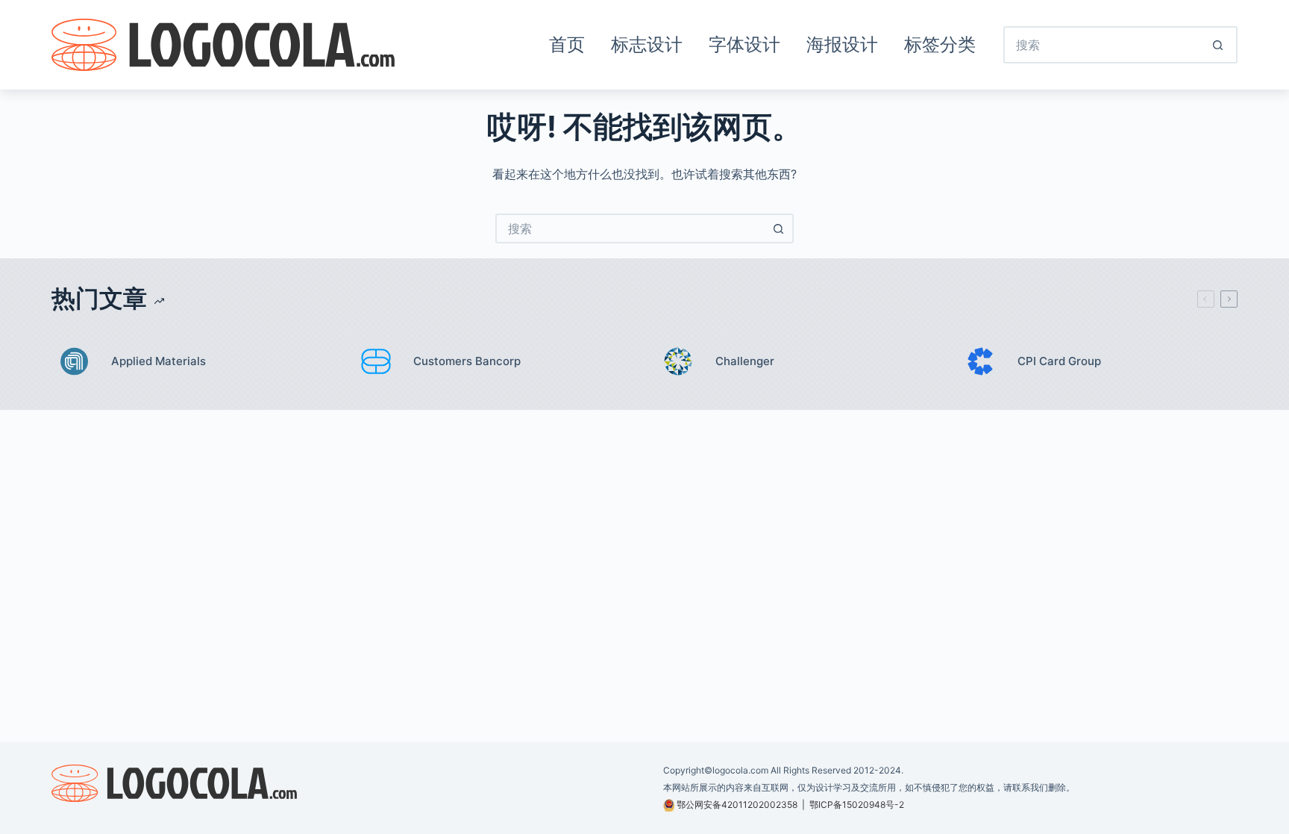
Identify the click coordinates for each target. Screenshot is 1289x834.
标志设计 (647, 44)
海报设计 (842, 44)
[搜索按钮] (1219, 44)
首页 (567, 44)
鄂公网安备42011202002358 (737, 804)
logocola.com (740, 770)
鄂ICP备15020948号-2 (856, 804)
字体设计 (744, 44)
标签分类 (940, 44)
